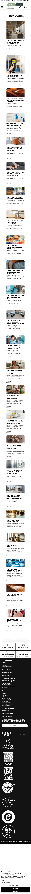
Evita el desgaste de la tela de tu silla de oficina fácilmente (15, 272)
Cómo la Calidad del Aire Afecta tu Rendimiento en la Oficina (14, 372)
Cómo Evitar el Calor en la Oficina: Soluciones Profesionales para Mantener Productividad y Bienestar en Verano (15, 42)
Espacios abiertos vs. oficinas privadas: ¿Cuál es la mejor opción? (15, 347)
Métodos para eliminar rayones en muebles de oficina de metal (14, 472)
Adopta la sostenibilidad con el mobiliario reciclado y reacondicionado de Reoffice (14, 545)
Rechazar (15, 891)
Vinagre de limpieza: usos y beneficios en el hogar (15, 124)
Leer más (8, 52)
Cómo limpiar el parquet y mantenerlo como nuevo (15, 198)
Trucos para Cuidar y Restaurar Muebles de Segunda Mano (13, 447)
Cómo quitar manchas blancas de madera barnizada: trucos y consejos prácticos (14, 595)
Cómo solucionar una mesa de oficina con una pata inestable (14, 247)
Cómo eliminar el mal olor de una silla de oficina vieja (15, 297)
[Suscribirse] (28, 725)
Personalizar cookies (15, 885)
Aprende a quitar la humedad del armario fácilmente (13, 620)
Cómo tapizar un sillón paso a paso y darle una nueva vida (14, 149)
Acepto (15, 888)
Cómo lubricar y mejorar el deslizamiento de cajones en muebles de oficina (15, 222)
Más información (5, 882)
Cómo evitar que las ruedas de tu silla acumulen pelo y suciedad (15, 322)
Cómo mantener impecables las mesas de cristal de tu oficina (14, 570)
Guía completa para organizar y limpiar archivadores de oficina (14, 497)
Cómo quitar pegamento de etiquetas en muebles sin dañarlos (15, 100)
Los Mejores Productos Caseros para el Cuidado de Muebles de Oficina (14, 422)
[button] (26, 7)
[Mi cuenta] (20, 7)
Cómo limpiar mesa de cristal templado (13, 521)
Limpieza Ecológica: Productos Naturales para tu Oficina (13, 397)
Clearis (28, 841)
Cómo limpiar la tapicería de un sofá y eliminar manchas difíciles (15, 174)
